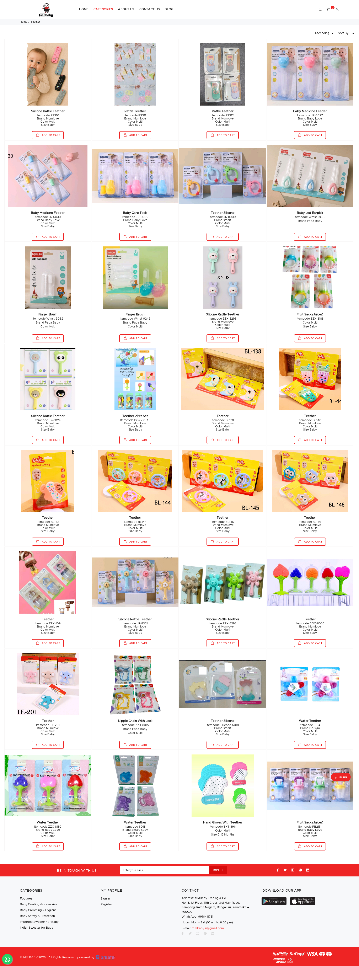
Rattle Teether (135, 111)
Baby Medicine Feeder (310, 111)
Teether (223, 416)
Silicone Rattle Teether (48, 111)
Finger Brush (47, 314)
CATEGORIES (103, 9)
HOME (83, 9)
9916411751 (197, 916)
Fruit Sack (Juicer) (310, 314)
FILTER (343, 777)
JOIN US (218, 870)
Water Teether (310, 720)
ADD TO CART (50, 135)
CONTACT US (149, 9)
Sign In (105, 898)
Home (23, 22)
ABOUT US (126, 9)
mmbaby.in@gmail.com (208, 928)
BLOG (169, 9)
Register (106, 904)
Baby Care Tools (135, 212)
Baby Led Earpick (310, 212)
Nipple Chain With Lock (135, 720)
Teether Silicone (223, 212)
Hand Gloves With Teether (222, 822)
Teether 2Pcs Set (135, 416)
